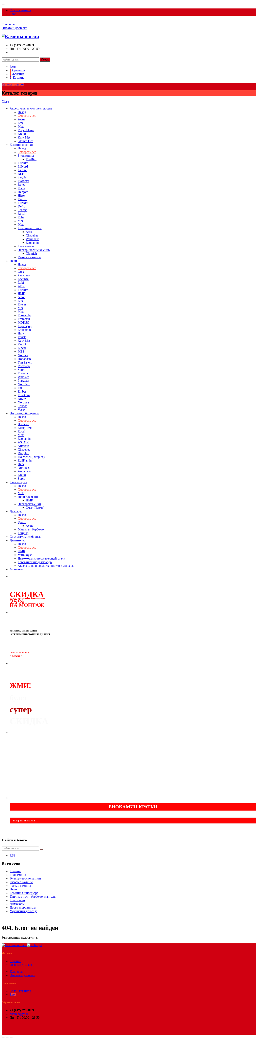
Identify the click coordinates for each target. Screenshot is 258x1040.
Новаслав (24, 359)
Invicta (22, 337)
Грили (22, 522)
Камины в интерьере (24, 893)
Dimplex (23, 453)
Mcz (20, 221)
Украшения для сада (23, 911)
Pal (20, 388)
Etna (21, 123)
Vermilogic (25, 554)
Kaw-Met (24, 137)
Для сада (16, 511)
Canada (22, 406)
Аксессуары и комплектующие (31, 108)
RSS (13, 855)
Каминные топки (30, 228)
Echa (21, 217)
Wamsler (23, 377)
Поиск (45, 59)
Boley (21, 184)
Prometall (24, 319)
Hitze (21, 195)
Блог (13, 14)
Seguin (22, 177)
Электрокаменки (29, 504)
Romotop (24, 366)
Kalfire (22, 170)
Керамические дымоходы (35, 562)
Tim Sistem (25, 362)
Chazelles (32, 235)
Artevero (23, 446)
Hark (21, 333)
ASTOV (23, 442)
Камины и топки (21, 144)
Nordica (23, 355)
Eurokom (24, 395)
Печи (13, 261)
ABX (21, 286)
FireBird (31, 159)
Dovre (22, 398)
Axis (29, 231)
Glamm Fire (25, 141)
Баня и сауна (18, 482)
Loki (21, 282)
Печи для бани (28, 496)
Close (5, 101)
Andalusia (24, 471)
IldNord (23, 166)
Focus (21, 188)
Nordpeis (23, 402)
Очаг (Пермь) (35, 507)
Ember (22, 391)
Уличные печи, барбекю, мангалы (33, 896)
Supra (21, 369)
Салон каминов (20, 10)
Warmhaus (32, 239)
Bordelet (23, 424)
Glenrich (31, 253)
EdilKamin (25, 460)
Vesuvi (22, 409)
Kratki (22, 133)
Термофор (24, 326)
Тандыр (23, 533)
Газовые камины (29, 257)
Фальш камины (20, 885)
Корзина (15, 961)
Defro (21, 206)
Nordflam (24, 384)
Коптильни (17, 900)
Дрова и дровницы (23, 907)
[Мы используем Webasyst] (34, 945)
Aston (21, 297)
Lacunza (23, 279)
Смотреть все (27, 115)
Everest (22, 199)
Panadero (24, 275)
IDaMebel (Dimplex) (31, 457)
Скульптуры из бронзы (25, 536)
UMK (21, 551)
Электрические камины (34, 250)
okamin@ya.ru (19, 1014)
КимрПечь (25, 427)
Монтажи (16, 569)
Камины (15, 871)
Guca (21, 271)
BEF (21, 173)
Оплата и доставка (14, 28)
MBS (21, 351)
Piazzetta (23, 181)
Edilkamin (24, 329)
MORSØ (23, 322)
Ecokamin (32, 242)
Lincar (22, 348)
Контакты (8, 24)
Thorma (23, 373)
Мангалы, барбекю (31, 529)
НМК (21, 293)
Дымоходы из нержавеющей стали (41, 558)
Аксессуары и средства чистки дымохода (46, 565)
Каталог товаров (13, 84)
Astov (21, 119)
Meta (21, 126)
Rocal (21, 213)
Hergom (23, 192)
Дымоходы (17, 540)
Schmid (22, 210)
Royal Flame (26, 130)
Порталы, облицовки (24, 413)
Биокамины (26, 155)
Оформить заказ (21, 964)
